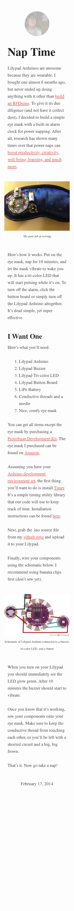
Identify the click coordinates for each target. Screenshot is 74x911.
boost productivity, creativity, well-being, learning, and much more (35, 159)
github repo (33, 537)
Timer (59, 488)
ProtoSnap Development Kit (32, 438)
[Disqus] (37, 846)
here (56, 516)
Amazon (31, 452)
